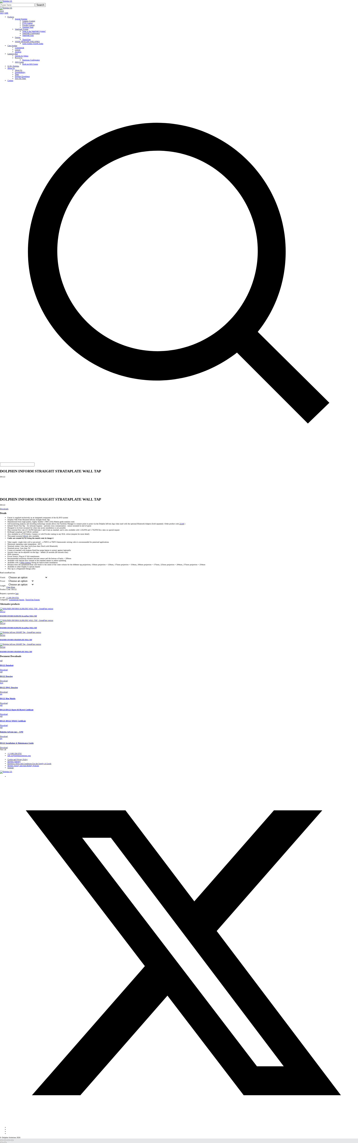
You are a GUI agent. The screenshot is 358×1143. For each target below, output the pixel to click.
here (16, 593)
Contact (10, 80)
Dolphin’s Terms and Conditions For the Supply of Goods (29, 764)
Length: (3, 586)
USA (2, 11)
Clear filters (10, 587)
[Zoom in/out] (1, 1140)
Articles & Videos (21, 56)
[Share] (8, 1140)
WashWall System (21, 29)
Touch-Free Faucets (32, 600)
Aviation (18, 52)
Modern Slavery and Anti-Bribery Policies (23, 766)
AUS (2, 13)
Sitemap (10, 768)
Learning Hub (12, 54)
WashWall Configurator (31, 33)
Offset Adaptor (25, 563)
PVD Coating (27, 23)
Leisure (17, 50)
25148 (181, 524)
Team (17, 74)
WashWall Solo (28, 35)
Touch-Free (26, 39)
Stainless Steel (27, 27)
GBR (6, 13)
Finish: (3, 577)
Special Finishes (21, 19)
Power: (2, 581)
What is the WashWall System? (34, 31)
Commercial (19, 48)
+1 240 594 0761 (12, 598)
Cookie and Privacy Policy (17, 759)
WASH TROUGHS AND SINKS (27, 41)
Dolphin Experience (22, 76)
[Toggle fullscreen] (5, 1140)
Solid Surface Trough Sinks (32, 44)
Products (10, 17)
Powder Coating (28, 25)
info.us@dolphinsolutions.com (19, 756)
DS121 (25, 536)
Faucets (18, 37)
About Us (11, 68)
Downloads (4, 509)
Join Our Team (20, 78)
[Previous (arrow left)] (1, 1142)
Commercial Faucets (16, 600)
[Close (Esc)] (12, 1140)
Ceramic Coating (28, 21)
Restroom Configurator (31, 60)
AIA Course (19, 62)
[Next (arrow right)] (5, 1142)
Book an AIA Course (30, 64)
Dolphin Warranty (14, 762)
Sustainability (20, 72)
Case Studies (12, 46)
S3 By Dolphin (13, 66)
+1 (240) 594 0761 (14, 753)
